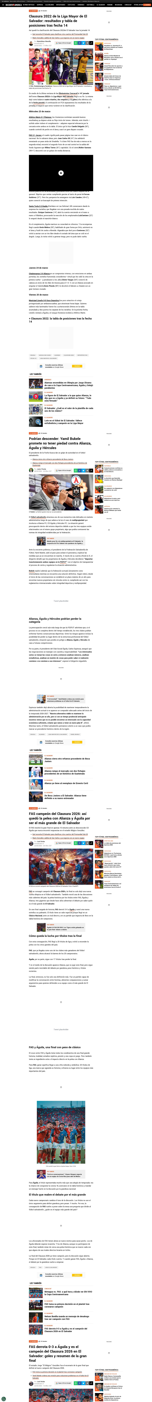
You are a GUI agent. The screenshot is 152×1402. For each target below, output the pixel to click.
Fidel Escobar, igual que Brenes (34, 1)
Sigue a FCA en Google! (64, 43)
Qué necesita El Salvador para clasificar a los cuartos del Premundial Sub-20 (60, 34)
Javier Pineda (41, 469)
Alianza (57, 355)
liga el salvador (51, 1267)
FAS (30, 891)
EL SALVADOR (101, 5)
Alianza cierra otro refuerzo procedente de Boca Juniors (52, 459)
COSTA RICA (71, 5)
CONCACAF (128, 5)
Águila (32, 355)
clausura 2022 (69, 355)
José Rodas (41, 841)
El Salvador (44, 11)
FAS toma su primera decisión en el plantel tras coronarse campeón (57, 1372)
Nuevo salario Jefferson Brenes (17, 1)
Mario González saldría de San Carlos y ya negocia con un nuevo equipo (58, 38)
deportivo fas (82, 355)
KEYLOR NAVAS (60, 5)
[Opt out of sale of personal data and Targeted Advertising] (3, 1399)
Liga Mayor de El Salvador (57, 734)
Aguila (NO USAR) (45, 355)
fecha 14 (33, 358)
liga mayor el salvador (48, 358)
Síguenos (77, 366)
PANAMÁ (110, 5)
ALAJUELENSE (49, 5)
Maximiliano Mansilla (44, 41)
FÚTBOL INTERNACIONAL (141, 5)
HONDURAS (81, 5)
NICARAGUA (118, 5)
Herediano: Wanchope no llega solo (91, 1)
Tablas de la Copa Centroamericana (71, 1)
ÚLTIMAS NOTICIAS (28, 5)
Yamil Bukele (75, 734)
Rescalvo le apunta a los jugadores (52, 1)
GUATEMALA (90, 5)
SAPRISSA (40, 5)
